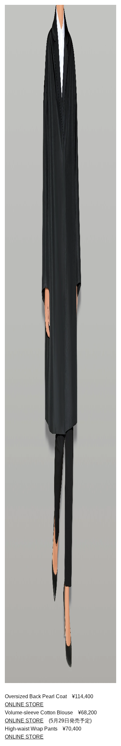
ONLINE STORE (24, 720)
